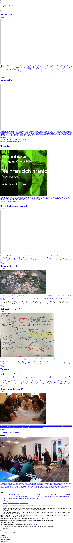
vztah (24, 498)
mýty (15, 496)
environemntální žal (32, 494)
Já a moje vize (5, 7)
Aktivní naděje (24, 139)
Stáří (6, 498)
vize (16, 498)
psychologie (42, 496)
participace (25, 496)
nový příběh (19, 496)
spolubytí (2, 498)
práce (39, 496)
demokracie (11, 495)
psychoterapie (49, 496)
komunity (67, 495)
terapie (8, 498)
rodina (60, 496)
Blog (4, 6)
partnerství (30, 496)
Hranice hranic (15, 201)
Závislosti (39, 498)
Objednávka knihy (17, 141)
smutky (67, 496)
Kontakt (4, 8)
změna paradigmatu (32, 498)
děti (19, 494)
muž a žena (11, 496)
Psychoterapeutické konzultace (8, 5)
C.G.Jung (5, 494)
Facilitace (4, 4)
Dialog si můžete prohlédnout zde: (6, 201)
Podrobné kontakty (3, 541)
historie (46, 494)
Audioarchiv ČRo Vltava (32, 524)
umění (14, 498)
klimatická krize (60, 494)
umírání (11, 498)
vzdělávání (20, 498)
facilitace (41, 494)
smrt (64, 496)
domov (17, 494)
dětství (21, 494)
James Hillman (51, 494)
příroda (56, 496)
